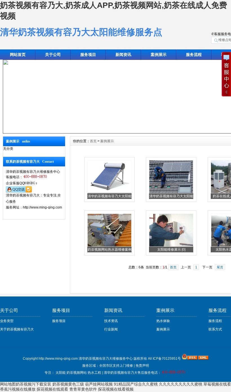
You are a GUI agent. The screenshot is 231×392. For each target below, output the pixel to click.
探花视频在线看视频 (116, 389)
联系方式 (215, 329)
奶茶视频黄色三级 (68, 384)
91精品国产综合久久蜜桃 (136, 384)
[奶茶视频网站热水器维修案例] (109, 246)
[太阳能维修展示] (171, 246)
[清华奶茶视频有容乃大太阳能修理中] (171, 192)
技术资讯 (111, 321)
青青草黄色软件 (83, 389)
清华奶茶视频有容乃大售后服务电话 (131, 373)
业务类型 (7, 321)
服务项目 (88, 54)
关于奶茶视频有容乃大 (17, 329)
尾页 (220, 267)
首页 (93, 141)
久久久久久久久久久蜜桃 (180, 384)
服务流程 (215, 321)
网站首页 (18, 54)
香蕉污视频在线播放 (17, 389)
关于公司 (53, 54)
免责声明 (142, 366)
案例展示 (158, 54)
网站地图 (8, 384)
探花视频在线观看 (52, 389)
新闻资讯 (123, 54)
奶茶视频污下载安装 (33, 384)
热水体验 (163, 321)
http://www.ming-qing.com (58, 359)
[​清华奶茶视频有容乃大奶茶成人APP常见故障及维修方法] (109, 192)
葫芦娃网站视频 (99, 384)
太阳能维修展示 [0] (171, 249)
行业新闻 (111, 329)
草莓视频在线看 (217, 384)
